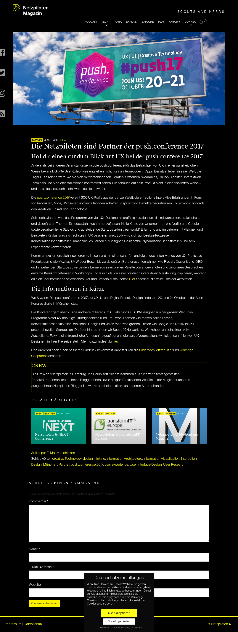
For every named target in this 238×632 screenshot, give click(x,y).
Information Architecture (124, 458)
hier (115, 341)
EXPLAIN (131, 21)
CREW (62, 140)
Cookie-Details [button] (103, 627)
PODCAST (91, 21)
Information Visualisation (162, 458)
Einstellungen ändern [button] (119, 621)
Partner (64, 464)
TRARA (117, 21)
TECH (105, 21)
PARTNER (37, 140)
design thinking (94, 458)
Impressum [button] (136, 627)
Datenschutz (33, 624)
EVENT (39, 414)
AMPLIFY (174, 21)
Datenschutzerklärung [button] (120, 627)
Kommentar (38, 501)
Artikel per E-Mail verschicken (53, 453)
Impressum (13, 624)
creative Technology (66, 458)
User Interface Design (146, 464)
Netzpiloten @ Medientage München (177, 436)
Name (34, 549)
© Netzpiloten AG (220, 624)
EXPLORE (148, 21)
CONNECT (191, 21)
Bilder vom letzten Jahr (156, 350)
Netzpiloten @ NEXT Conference (52, 436)
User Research (174, 464)
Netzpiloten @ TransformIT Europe (117, 436)
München (50, 464)
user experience (116, 464)
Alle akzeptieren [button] (119, 613)
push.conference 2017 (53, 197)
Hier (132, 279)
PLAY (161, 21)
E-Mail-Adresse (41, 567)
